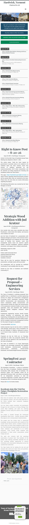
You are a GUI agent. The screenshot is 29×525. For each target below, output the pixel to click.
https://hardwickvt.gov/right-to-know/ (17, 175)
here (8, 381)
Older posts (5, 480)
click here (13, 324)
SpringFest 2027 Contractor (14, 360)
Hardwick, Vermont (14, 2)
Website (22, 292)
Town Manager (15, 155)
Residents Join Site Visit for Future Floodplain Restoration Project (14, 391)
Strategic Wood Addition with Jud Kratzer (15, 219)
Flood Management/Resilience (18, 226)
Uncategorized (22, 155)
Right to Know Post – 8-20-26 (14, 151)
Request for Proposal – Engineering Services (14, 283)
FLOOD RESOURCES (14, 42)
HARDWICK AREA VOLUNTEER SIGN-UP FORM (14, 37)
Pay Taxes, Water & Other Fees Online (14, 33)
